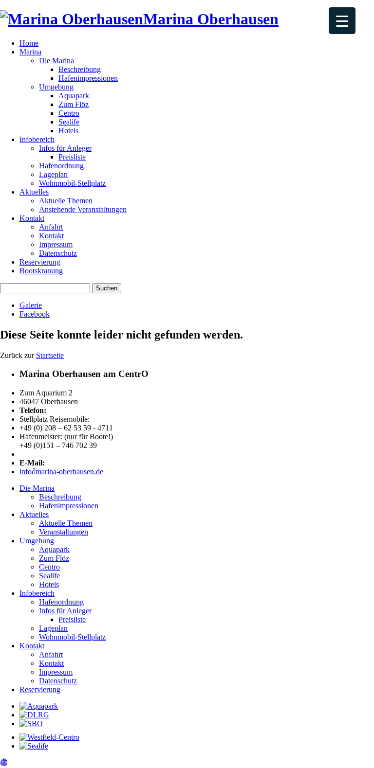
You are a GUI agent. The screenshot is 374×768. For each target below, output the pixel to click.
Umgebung (56, 87)
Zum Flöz (73, 104)
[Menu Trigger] (342, 20)
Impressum (56, 244)
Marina (30, 52)
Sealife (68, 122)
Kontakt (31, 218)
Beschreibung (79, 69)
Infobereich (37, 139)
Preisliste (72, 157)
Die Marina (56, 60)
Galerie (30, 305)
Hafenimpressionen (88, 78)
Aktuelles (34, 192)
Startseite (50, 355)
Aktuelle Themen (66, 200)
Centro (68, 113)
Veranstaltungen (63, 532)
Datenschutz (58, 253)
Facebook (34, 314)
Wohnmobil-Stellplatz (72, 183)
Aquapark (73, 95)
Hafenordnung (61, 165)
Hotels (68, 130)
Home (28, 43)
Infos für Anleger (65, 148)
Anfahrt (51, 227)
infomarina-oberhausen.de (61, 471)
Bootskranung (41, 271)
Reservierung (39, 262)
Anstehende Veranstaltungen (83, 209)
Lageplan (53, 174)
